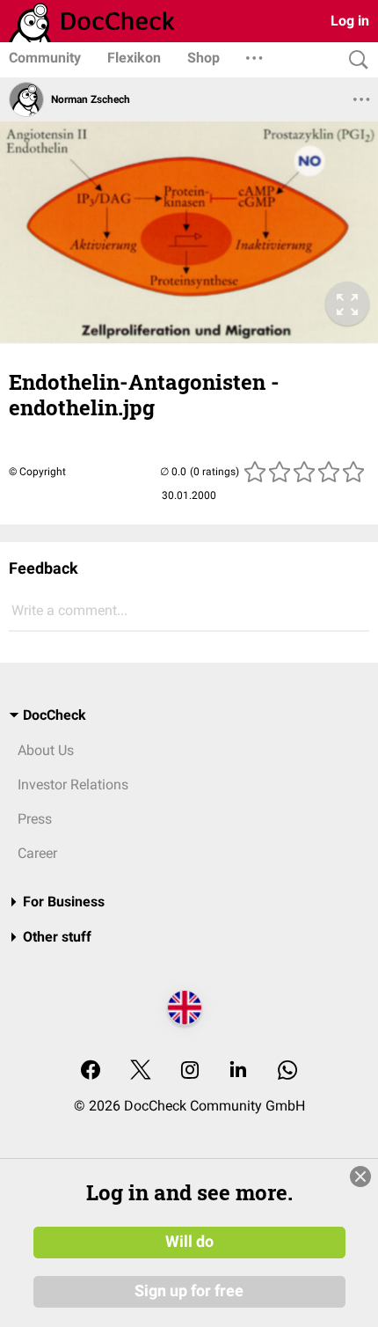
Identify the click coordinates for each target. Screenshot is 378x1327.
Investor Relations (73, 784)
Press (35, 818)
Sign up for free (189, 1291)
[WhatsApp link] (287, 1071)
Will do (189, 1241)
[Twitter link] (140, 1071)
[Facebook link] (90, 1071)
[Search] (354, 60)
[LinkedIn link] (238, 1071)
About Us (46, 750)
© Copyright (37, 472)
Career (37, 853)
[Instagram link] (190, 1071)
